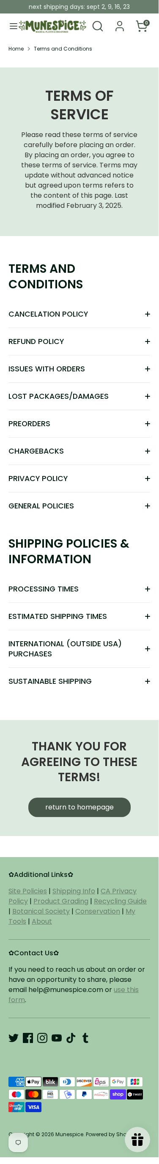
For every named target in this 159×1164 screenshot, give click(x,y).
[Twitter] (13, 1038)
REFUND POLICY (36, 341)
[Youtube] (57, 1038)
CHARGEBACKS (36, 451)
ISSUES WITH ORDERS (46, 369)
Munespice (69, 1134)
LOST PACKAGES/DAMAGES (58, 396)
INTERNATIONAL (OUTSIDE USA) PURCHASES (65, 649)
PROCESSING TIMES (43, 589)
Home (16, 48)
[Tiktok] (71, 1038)
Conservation (97, 911)
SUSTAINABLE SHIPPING (50, 681)
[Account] (119, 22)
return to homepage (79, 807)
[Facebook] (28, 1038)
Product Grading (60, 901)
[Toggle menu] (9, 26)
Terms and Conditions (63, 48)
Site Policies (27, 891)
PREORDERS (29, 424)
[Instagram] (42, 1038)
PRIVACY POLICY (38, 478)
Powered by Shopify (111, 1134)
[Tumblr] (85, 1038)
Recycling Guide (120, 901)
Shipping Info (73, 891)
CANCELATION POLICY (48, 314)
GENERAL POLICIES (41, 506)
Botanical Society (41, 911)
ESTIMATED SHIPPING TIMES (57, 616)
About (42, 921)
